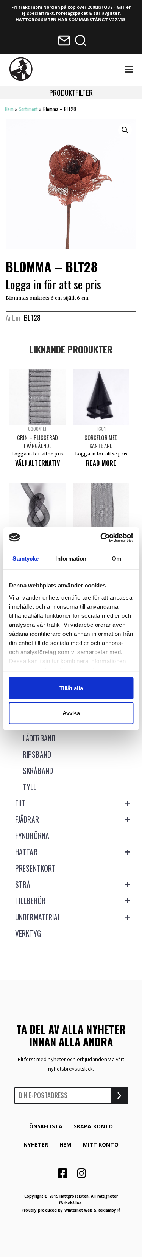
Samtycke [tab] (25, 558)
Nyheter (35, 1144)
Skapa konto (93, 1126)
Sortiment (28, 109)
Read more (101, 463)
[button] (125, 130)
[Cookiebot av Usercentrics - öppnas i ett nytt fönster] (101, 537)
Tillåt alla (71, 688)
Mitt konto (101, 1144)
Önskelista (45, 1126)
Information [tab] (70, 558)
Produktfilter (71, 92)
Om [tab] (116, 558)
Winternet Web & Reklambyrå (92, 1210)
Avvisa (71, 713)
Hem (9, 109)
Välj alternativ (37, 463)
